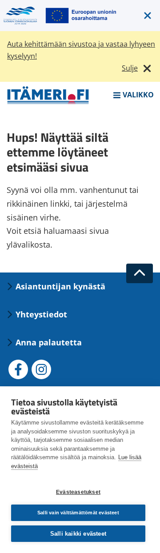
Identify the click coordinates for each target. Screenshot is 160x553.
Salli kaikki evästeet (78, 533)
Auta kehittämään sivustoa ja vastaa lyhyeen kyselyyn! (81, 50)
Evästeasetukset (78, 492)
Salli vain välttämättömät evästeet (78, 512)
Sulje (130, 68)
